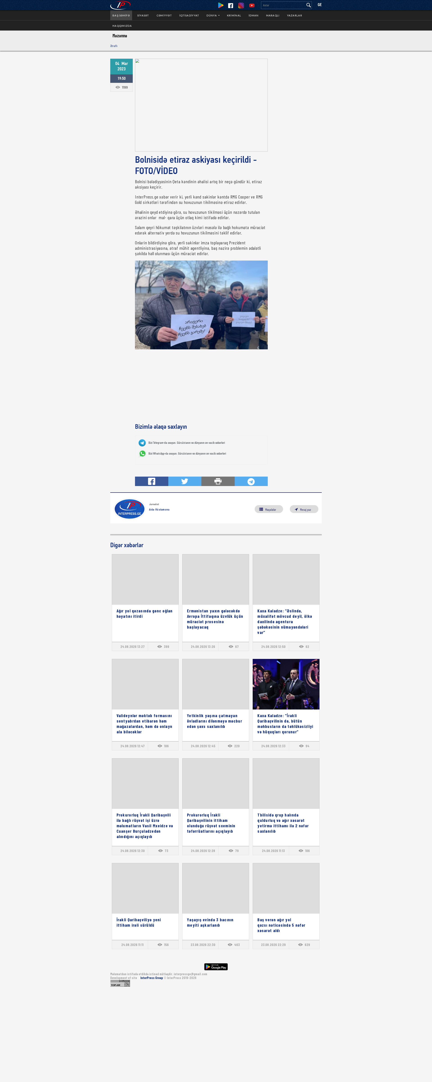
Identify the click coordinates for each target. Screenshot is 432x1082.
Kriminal (234, 15)
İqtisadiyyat (189, 15)
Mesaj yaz (305, 509)
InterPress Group (152, 978)
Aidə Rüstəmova (159, 509)
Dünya (212, 15)
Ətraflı (113, 46)
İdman (254, 15)
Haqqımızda (122, 25)
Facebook (230, 5)
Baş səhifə (121, 15)
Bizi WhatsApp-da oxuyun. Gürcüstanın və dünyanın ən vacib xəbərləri (187, 453)
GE (320, 5)
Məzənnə (119, 35)
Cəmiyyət (164, 15)
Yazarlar (294, 15)
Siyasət (143, 15)
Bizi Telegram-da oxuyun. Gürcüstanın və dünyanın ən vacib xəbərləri (186, 442)
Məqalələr (270, 509)
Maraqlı (273, 15)
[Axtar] (309, 5)
